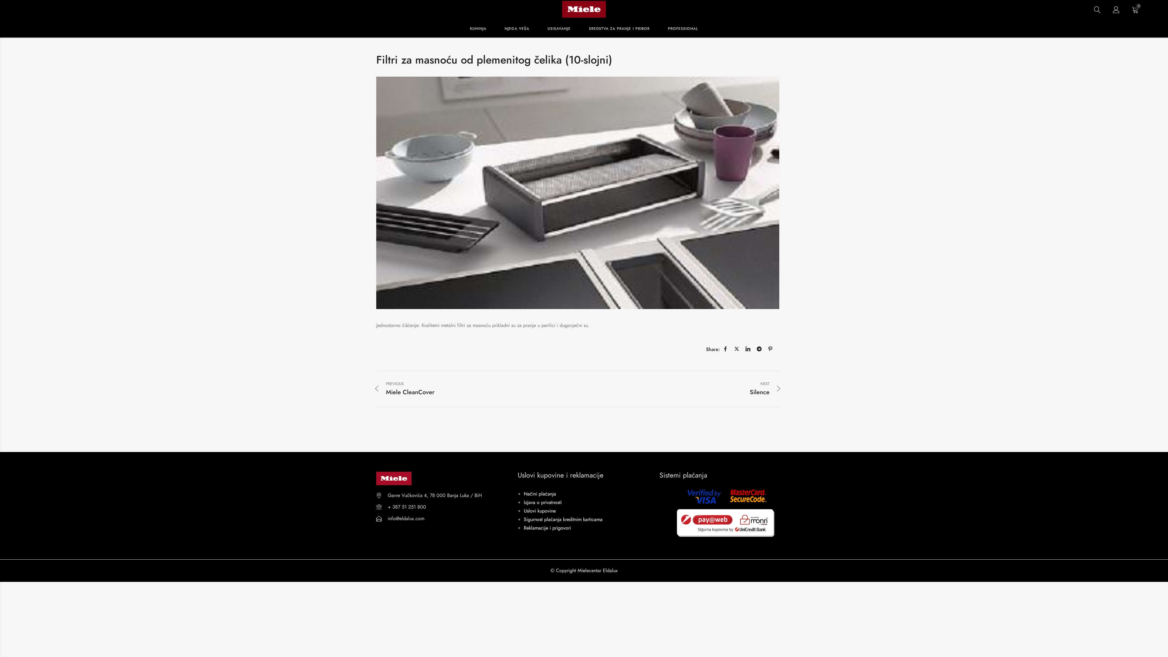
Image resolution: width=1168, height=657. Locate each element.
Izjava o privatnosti (543, 502)
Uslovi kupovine (540, 510)
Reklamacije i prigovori (547, 527)
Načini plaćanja (540, 493)
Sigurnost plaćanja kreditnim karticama (563, 519)
